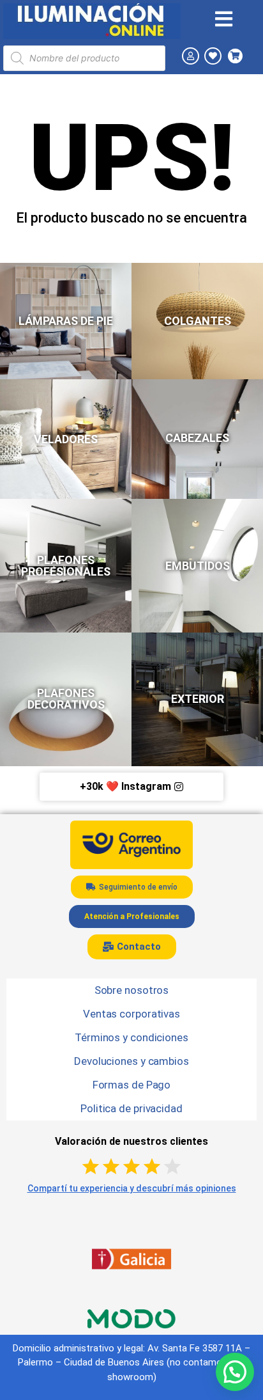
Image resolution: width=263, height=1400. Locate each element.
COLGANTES (197, 320)
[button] (235, 1372)
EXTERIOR (197, 698)
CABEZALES (197, 437)
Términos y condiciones (131, 1037)
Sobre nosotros (131, 990)
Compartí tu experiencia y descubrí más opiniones (131, 1188)
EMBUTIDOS (197, 565)
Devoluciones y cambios (131, 1061)
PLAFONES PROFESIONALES (65, 565)
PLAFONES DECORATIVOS (66, 698)
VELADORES (66, 439)
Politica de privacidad (131, 1108)
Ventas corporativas (131, 1013)
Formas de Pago (132, 1084)
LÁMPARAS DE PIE (66, 320)
